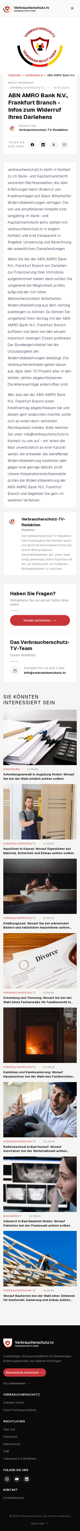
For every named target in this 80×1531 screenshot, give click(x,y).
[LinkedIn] (26, 1479)
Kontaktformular (13, 1498)
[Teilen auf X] (54, 145)
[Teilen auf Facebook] (32, 145)
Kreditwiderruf (34, 75)
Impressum (10, 1436)
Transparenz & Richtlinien (20, 1459)
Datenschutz (11, 1444)
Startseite (14, 75)
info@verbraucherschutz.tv (45, 673)
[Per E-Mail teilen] (64, 145)
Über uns (9, 1429)
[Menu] (72, 8)
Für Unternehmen (14, 1383)
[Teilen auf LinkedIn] (43, 145)
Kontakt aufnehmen (37, 620)
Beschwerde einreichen (22, 1372)
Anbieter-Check (13, 1402)
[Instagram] (7, 1479)
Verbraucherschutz (27, 87)
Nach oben (37, 1523)
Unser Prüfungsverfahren (20, 1410)
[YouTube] (17, 1479)
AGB (6, 1451)
